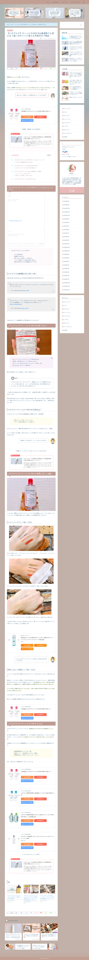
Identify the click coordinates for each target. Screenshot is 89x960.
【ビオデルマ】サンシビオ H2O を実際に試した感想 (28, 171)
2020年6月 (66, 265)
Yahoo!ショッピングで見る (27, 120)
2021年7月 (66, 233)
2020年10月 (67, 250)
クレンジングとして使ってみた (23, 173)
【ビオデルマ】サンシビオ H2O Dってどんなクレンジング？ (30, 159)
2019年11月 (67, 286)
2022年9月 (66, 219)
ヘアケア (66, 126)
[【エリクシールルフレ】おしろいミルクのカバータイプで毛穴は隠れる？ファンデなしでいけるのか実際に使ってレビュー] (31, 889)
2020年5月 (66, 268)
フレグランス (67, 122)
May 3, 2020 (25, 308)
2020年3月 (66, 272)
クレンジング (10, 30)
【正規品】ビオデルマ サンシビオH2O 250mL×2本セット (36, 111)
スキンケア (66, 115)
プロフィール (64, 2)
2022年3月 (66, 222)
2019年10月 (67, 289)
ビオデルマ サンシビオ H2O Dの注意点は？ (26, 167)
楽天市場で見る (40, 116)
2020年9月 (66, 254)
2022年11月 (67, 212)
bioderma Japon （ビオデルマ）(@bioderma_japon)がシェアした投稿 (24, 243)
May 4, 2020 (26, 290)
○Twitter (64, 149)
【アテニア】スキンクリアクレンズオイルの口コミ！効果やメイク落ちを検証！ (14, 897)
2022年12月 (67, 208)
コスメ (65, 112)
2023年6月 (66, 204)
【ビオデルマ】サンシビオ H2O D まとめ (25, 179)
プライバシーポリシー (75, 2)
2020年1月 (66, 279)
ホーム (48, 2)
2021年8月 (66, 229)
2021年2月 (66, 243)
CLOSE (49, 155)
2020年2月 (66, 275)
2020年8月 (66, 257)
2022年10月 (67, 215)
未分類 (65, 136)
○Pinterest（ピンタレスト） (68, 147)
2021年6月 (66, 236)
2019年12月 (67, 282)
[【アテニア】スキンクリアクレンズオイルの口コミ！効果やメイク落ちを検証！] (14, 889)
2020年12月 (67, 247)
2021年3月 (66, 240)
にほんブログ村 (65, 154)
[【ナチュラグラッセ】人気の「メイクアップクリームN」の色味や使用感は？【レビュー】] (47, 889)
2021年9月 (66, 226)
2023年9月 (66, 201)
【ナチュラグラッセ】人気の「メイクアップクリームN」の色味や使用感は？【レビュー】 (47, 897)
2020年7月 (66, 261)
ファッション (67, 119)
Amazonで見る (27, 116)
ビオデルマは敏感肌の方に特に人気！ (24, 162)
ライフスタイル (68, 133)
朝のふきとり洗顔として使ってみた (24, 175)
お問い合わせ (56, 2)
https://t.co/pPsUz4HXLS (16, 304)
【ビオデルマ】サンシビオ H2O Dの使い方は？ (27, 165)
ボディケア (66, 129)
